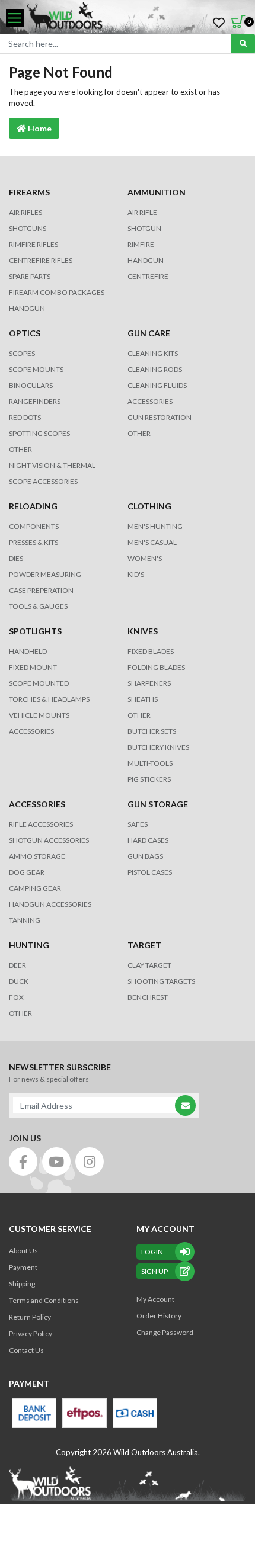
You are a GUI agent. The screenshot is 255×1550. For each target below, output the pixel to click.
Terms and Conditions (44, 1300)
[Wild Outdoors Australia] (136, 18)
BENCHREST (148, 997)
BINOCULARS (31, 385)
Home (39, 128)
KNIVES (143, 631)
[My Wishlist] (218, 23)
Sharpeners (149, 683)
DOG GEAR (26, 872)
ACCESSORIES (150, 401)
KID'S (136, 574)
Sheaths (143, 699)
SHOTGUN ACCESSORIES (49, 840)
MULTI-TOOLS (150, 763)
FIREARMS (29, 192)
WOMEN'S (145, 558)
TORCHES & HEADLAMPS (49, 699)
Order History (158, 1315)
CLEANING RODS (155, 369)
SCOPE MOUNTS (36, 369)
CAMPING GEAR (35, 888)
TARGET (144, 945)
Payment (23, 1267)
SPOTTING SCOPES (39, 433)
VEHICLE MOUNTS (39, 715)
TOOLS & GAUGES (38, 606)
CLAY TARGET (149, 965)
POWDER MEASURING (45, 574)
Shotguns (27, 228)
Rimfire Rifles (33, 244)
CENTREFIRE (148, 276)
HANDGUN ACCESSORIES (50, 904)
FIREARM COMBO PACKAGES (56, 292)
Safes (138, 824)
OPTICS (24, 333)
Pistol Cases (150, 872)
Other (139, 715)
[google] (56, 1161)
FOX (16, 997)
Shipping (22, 1283)
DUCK (18, 981)
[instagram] (89, 1161)
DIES (16, 558)
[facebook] (23, 1161)
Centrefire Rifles (40, 260)
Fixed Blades (151, 651)
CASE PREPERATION (41, 590)
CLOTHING (149, 506)
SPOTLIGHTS (35, 631)
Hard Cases (148, 840)
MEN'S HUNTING (155, 526)
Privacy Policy (30, 1333)
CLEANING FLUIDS (157, 385)
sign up (154, 1271)
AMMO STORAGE (37, 856)
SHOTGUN (144, 228)
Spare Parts (29, 276)
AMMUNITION (157, 192)
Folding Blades (156, 667)
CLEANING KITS (153, 353)
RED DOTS (25, 417)
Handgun (27, 308)
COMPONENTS (34, 526)
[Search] (243, 43)
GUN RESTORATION (160, 417)
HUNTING (29, 945)
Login (152, 1251)
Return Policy (30, 1316)
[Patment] (34, 1413)
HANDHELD (28, 651)
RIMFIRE (141, 244)
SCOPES (22, 353)
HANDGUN (146, 260)
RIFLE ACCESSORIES (41, 824)
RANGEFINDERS (34, 401)
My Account (155, 1299)
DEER (17, 965)
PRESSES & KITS (33, 542)
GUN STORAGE (158, 804)
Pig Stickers (149, 779)
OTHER (20, 449)
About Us (23, 1250)
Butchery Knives (158, 747)
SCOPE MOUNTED (39, 683)
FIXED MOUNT (33, 667)
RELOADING (33, 506)
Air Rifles (25, 212)
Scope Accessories (43, 481)
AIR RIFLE (142, 212)
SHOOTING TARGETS (161, 981)
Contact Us (26, 1350)
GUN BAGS (145, 856)
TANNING (24, 920)
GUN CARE (149, 333)
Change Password (164, 1332)
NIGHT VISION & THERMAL (52, 465)
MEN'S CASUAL (152, 542)
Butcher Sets (152, 731)
